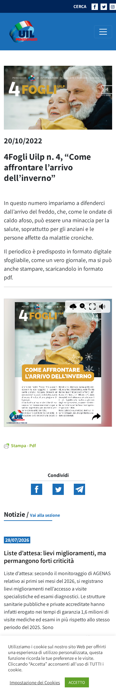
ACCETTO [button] (77, 682)
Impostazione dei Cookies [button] (35, 682)
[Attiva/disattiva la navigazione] (103, 31)
